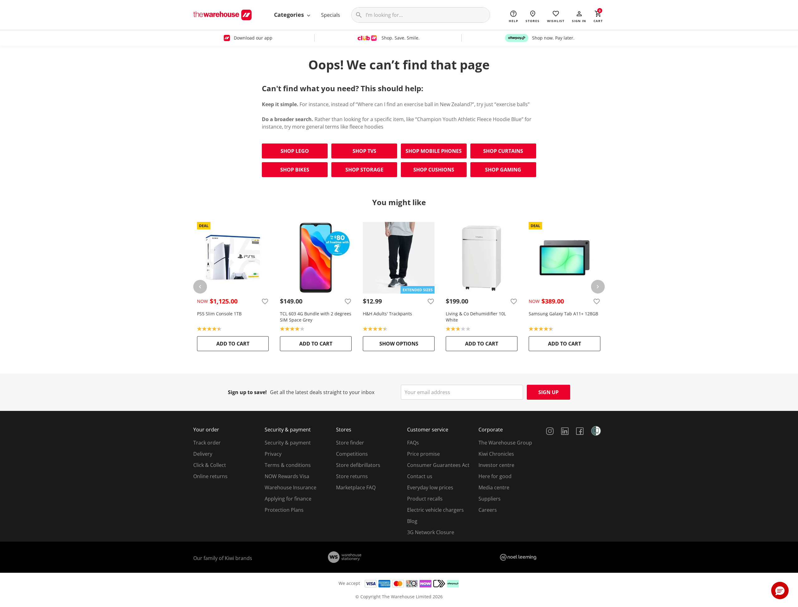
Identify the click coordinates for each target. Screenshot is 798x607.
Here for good (495, 476)
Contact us (419, 476)
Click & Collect (209, 465)
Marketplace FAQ (356, 487)
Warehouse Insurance (290, 487)
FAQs (413, 442)
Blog (412, 521)
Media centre (493, 487)
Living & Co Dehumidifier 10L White (476, 317)
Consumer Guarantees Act (438, 465)
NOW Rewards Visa (287, 476)
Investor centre (496, 465)
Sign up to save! (247, 392)
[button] (579, 16)
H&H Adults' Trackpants (387, 314)
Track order (207, 442)
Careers (487, 509)
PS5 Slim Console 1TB (219, 314)
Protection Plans (284, 509)
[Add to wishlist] (265, 301)
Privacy (273, 453)
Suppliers (489, 498)
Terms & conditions (288, 465)
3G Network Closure (430, 532)
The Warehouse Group (505, 442)
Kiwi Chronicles (496, 453)
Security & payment (288, 442)
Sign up (548, 392)
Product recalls (425, 498)
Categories (289, 14)
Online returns (210, 476)
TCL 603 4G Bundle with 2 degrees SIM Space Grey (315, 317)
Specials (330, 15)
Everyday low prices (430, 487)
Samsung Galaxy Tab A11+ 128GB (563, 314)
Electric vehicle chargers (435, 509)
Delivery (202, 453)
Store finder (350, 442)
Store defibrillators (358, 465)
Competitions (352, 453)
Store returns (352, 476)
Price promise (423, 453)
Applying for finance (288, 498)
